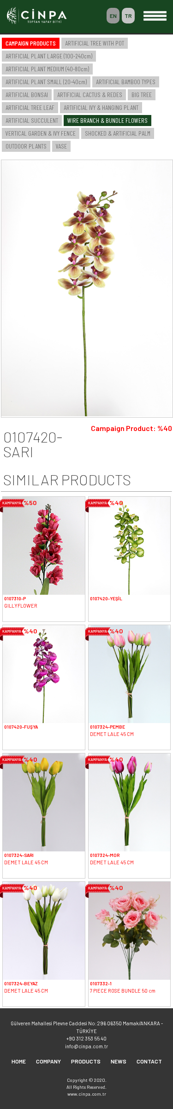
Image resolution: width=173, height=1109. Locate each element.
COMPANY (48, 1061)
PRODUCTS (86, 1061)
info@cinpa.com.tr (86, 1046)
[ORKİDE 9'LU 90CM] (87, 414)
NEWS (118, 1061)
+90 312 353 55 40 (86, 1038)
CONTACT (149, 1061)
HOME (19, 1061)
